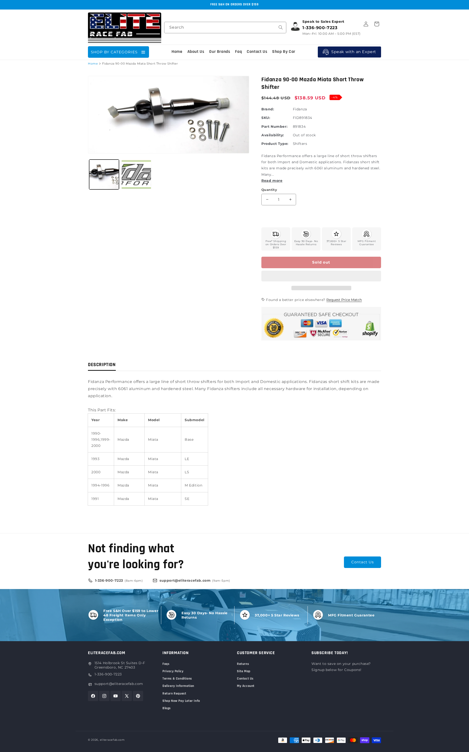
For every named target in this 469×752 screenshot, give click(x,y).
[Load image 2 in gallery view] (136, 174)
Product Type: (274, 143)
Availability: (272, 135)
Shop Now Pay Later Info (181, 701)
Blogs (166, 708)
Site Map (243, 671)
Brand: (267, 109)
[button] (321, 276)
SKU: (265, 118)
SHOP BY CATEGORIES (114, 52)
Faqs (165, 664)
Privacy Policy (172, 671)
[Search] (280, 27)
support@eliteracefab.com (119, 684)
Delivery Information (178, 686)
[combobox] (225, 27)
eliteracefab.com (112, 739)
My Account (246, 686)
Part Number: (274, 126)
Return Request (174, 693)
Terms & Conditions (177, 678)
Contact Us (362, 562)
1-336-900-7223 (108, 674)
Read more (271, 180)
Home (93, 63)
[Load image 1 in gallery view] (104, 174)
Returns (243, 664)
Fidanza (300, 109)
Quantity (269, 190)
